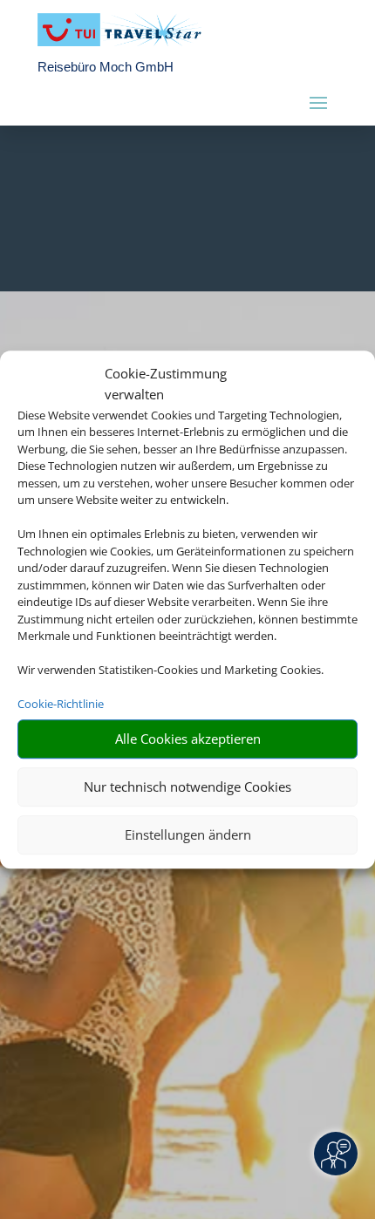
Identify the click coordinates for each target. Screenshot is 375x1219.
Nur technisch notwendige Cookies (187, 786)
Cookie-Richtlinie (60, 704)
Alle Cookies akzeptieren (188, 738)
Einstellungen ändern (188, 834)
